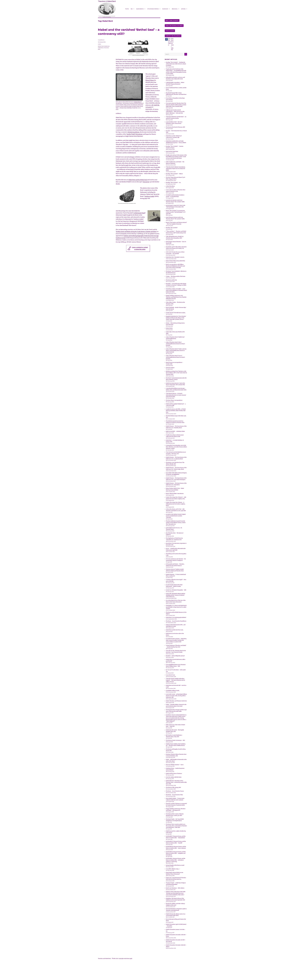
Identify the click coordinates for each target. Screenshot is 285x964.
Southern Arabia (149, 196)
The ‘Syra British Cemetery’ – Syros (174, 764)
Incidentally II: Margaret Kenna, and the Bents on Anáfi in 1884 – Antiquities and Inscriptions (176, 853)
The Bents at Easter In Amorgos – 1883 (175, 740)
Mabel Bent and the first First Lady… (175, 630)
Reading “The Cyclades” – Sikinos (174, 173)
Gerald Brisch (101, 40)
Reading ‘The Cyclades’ (172, 227)
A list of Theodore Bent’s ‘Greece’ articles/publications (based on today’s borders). (175, 357)
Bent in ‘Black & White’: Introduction (175, 493)
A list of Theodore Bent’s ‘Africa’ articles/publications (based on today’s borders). (175, 344)
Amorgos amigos (170, 367)
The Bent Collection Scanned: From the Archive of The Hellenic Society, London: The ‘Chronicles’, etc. (176, 522)
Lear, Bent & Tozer (170, 675)
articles (183, 9)
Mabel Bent (101, 47)
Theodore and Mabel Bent (104, 958)
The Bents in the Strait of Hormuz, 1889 (175, 127)
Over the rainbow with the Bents (173, 777)
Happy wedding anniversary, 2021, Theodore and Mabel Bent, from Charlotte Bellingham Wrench (176, 297)
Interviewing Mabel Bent (172, 151)
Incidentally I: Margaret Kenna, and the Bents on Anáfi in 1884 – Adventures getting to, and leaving (175, 860)
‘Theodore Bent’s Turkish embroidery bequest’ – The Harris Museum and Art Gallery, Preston (175, 680)
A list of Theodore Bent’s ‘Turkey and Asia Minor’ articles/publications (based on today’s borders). (176, 350)
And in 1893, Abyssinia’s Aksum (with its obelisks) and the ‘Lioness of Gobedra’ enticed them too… (175, 595)
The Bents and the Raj (171, 280)
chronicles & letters (153, 9)
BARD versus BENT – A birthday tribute (175, 431)
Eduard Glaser (137, 101)
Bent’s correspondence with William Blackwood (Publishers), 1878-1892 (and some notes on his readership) (175, 266)
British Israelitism (133, 132)
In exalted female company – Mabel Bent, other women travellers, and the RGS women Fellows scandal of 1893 (176, 640)
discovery (174, 9)
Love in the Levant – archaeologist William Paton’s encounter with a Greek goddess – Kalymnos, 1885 (176, 696)
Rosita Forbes (169, 328)
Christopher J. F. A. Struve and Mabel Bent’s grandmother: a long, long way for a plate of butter (176, 607)
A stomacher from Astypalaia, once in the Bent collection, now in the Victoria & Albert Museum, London (176, 447)
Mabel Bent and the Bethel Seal (138, 179)
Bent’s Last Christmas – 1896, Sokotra (175, 888)
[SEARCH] (185, 54)
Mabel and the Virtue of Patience (174, 773)
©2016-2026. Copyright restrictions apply (122, 958)
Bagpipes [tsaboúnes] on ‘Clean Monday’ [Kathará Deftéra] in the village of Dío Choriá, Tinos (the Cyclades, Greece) (176, 318)
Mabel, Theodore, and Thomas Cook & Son (176, 701)
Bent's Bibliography (172, 20)
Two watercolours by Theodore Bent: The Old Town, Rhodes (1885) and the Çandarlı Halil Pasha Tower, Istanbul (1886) (176, 105)
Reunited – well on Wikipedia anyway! (175, 655)
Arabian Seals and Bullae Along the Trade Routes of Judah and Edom (136, 231)
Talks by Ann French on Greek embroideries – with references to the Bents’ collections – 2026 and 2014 (175, 111)
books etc (165, 9)
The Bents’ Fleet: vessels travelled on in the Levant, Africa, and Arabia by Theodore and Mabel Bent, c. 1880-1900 (176, 826)
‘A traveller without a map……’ (173, 869)
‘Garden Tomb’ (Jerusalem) (134, 134)
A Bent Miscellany (170, 186)
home (127, 9)
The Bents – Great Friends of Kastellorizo (176, 621)
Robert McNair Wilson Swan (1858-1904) (175, 260)
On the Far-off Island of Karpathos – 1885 (176, 590)
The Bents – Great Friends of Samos (175, 791)
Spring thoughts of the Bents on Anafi (175, 865)
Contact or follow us (173, 35)
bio (132, 9)
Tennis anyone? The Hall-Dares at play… (176, 312)
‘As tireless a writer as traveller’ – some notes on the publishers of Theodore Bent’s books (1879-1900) (176, 290)
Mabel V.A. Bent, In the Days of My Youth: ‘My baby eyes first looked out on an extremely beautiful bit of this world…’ (175, 893)
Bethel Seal (101, 46)
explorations (140, 9)
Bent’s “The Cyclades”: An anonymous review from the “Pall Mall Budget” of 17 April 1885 (175, 212)
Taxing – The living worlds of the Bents (175, 276)
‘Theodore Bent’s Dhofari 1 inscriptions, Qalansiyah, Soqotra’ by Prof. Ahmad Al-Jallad (175, 168)
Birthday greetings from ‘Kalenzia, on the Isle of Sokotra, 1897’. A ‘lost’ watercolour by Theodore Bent (176, 373)
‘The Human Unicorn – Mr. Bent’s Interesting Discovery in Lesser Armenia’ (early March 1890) (176, 395)
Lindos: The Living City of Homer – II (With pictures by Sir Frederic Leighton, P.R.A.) (175, 504)
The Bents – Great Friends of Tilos (174, 794)
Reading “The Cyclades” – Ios (173, 182)
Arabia (99, 44)
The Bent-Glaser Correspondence (174, 400)
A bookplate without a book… (173, 690)
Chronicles (146, 182)
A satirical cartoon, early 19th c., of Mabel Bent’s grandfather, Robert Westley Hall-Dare (176, 410)
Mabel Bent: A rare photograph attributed (176, 617)
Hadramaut (106, 46)
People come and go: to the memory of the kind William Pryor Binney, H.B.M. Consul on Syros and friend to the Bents (176, 156)
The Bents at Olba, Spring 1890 (173, 787)
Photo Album (170, 30)
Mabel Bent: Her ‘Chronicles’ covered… (175, 257)
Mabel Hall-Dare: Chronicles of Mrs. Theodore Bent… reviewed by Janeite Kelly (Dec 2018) (176, 782)
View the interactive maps (174, 25)
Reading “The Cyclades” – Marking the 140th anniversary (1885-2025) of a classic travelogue (176, 64)
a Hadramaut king (139, 213)
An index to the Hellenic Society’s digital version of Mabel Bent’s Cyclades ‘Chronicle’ (176, 516)
